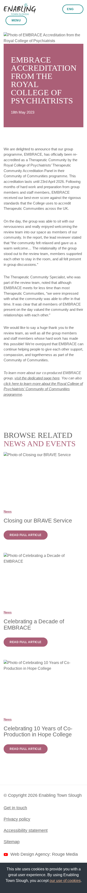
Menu (16, 20)
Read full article (26, 535)
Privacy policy (17, 819)
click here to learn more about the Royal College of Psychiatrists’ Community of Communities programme (43, 389)
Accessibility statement (26, 830)
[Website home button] (20, 9)
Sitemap (12, 841)
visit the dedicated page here (36, 378)
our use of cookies (65, 881)
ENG (70, 9)
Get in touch (15, 807)
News (8, 511)
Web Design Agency (30, 854)
